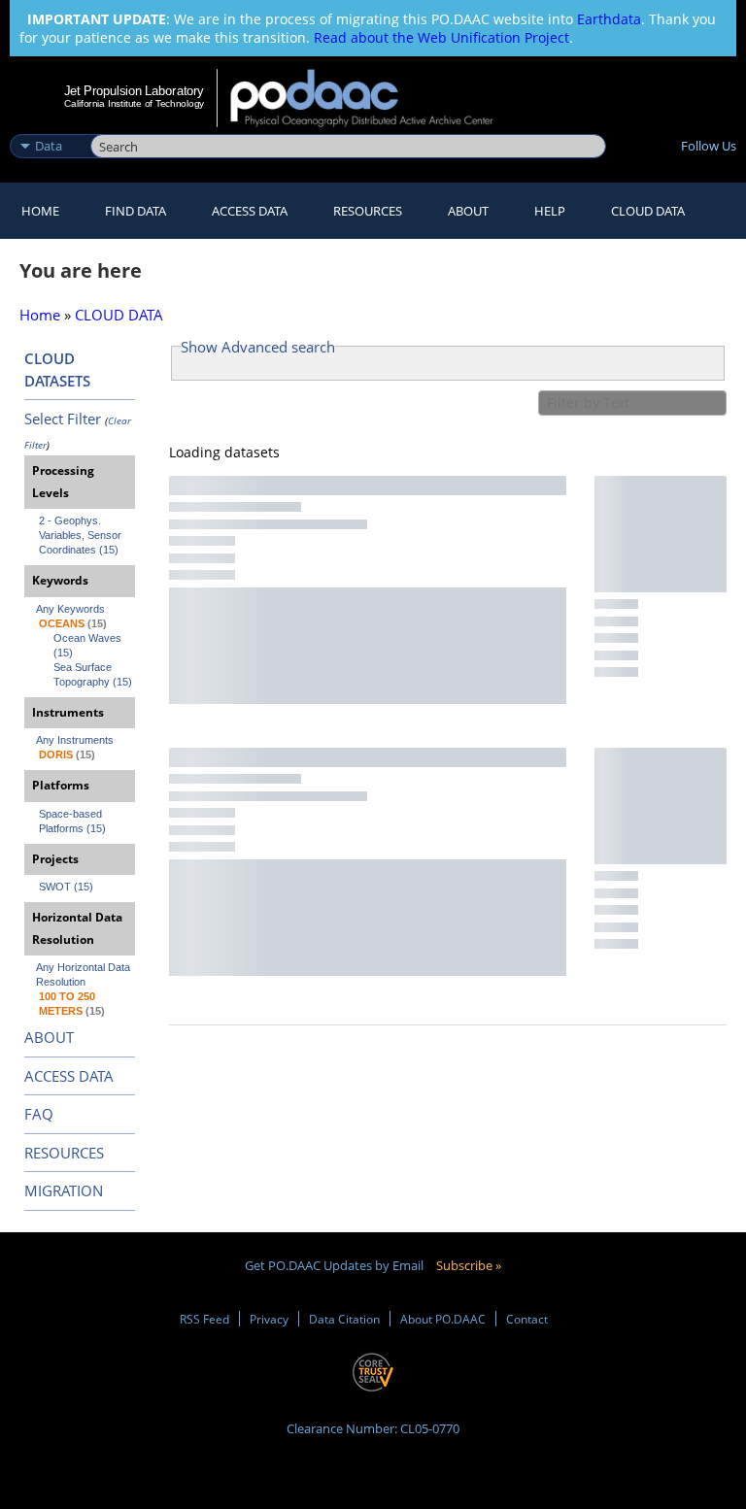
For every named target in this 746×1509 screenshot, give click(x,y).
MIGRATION (63, 1190)
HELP (549, 210)
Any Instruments (75, 740)
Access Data (250, 210)
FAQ (38, 1113)
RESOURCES (367, 210)
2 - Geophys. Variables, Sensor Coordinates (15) (81, 535)
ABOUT (49, 1037)
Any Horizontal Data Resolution (84, 974)
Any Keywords (70, 609)
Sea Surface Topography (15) (92, 674)
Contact (527, 1318)
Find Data (135, 210)
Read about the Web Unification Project (441, 37)
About (468, 210)
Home (40, 210)
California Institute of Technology (134, 103)
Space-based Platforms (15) (72, 821)
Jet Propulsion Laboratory (134, 90)
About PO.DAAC (443, 1318)
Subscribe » (468, 1265)
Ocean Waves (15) (88, 645)
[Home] (374, 98)
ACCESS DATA (69, 1076)
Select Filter (62, 418)
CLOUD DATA (648, 210)
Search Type (48, 125)
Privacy (269, 1318)
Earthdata (609, 19)
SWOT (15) (66, 886)
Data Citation (344, 1318)
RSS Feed (204, 1318)
